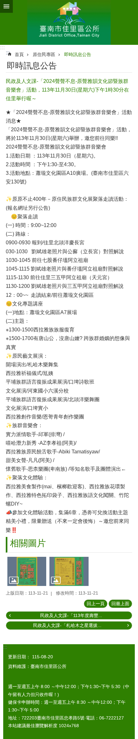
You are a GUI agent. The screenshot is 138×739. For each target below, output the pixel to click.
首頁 (19, 54)
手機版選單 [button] (6, 6)
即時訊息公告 (77, 54)
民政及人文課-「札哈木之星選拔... (67, 625)
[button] (26, 571)
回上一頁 (96, 603)
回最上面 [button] (120, 603)
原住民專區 (44, 54)
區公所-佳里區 (69, 22)
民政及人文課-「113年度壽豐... (71, 615)
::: (2, 47)
